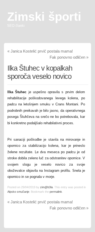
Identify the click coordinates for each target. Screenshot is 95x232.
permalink (56, 191)
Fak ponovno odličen (69, 57)
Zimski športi (44, 16)
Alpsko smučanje (18, 191)
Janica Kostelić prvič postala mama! (40, 51)
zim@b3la (46, 187)
